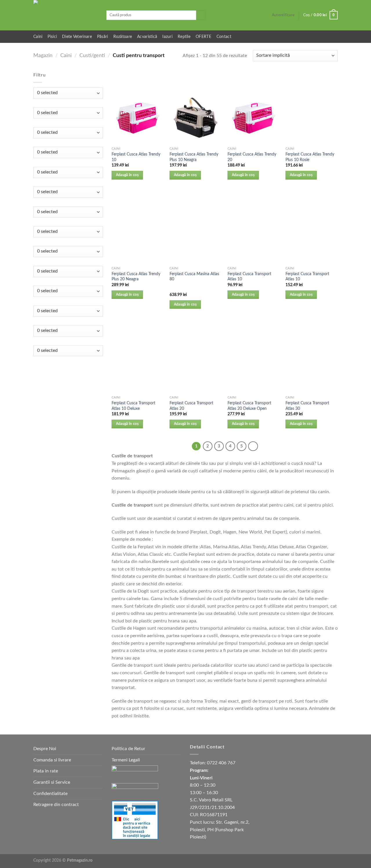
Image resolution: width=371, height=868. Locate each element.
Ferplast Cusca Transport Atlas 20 (191, 406)
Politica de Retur (128, 748)
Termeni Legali (126, 760)
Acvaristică (147, 36)
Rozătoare (122, 36)
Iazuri (167, 36)
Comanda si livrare (52, 760)
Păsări (102, 36)
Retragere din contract (56, 804)
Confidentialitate (50, 793)
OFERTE (203, 36)
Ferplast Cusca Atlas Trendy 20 (252, 157)
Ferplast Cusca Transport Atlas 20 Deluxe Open (249, 406)
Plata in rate (45, 771)
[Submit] (201, 15)
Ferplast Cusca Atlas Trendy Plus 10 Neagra (194, 157)
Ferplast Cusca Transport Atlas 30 (307, 406)
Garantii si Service (51, 782)
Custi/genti (92, 55)
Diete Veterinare (77, 36)
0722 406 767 (221, 763)
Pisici (52, 36)
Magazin (42, 55)
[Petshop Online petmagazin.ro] (65, 15)
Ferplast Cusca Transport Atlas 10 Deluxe (133, 406)
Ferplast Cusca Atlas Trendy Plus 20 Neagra (136, 277)
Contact (224, 36)
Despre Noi (44, 748)
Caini (37, 36)
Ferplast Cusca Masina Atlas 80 (194, 277)
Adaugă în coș (127, 175)
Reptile (184, 36)
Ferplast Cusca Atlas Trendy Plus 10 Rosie (309, 157)
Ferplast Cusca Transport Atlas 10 (249, 277)
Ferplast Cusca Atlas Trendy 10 (136, 157)
